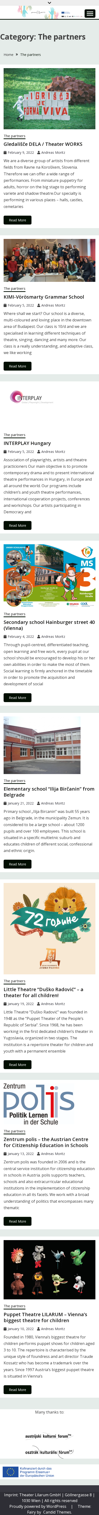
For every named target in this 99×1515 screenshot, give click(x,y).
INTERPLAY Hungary (27, 443)
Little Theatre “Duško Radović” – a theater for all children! (43, 992)
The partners (14, 135)
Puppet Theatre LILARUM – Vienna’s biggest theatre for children (45, 1317)
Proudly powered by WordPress (38, 1506)
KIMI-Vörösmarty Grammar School (44, 297)
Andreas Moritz (53, 152)
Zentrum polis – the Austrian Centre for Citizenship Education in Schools (46, 1142)
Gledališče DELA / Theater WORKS (43, 144)
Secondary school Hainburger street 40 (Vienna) (49, 625)
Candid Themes (57, 1512)
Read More (17, 220)
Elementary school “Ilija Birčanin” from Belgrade (49, 792)
